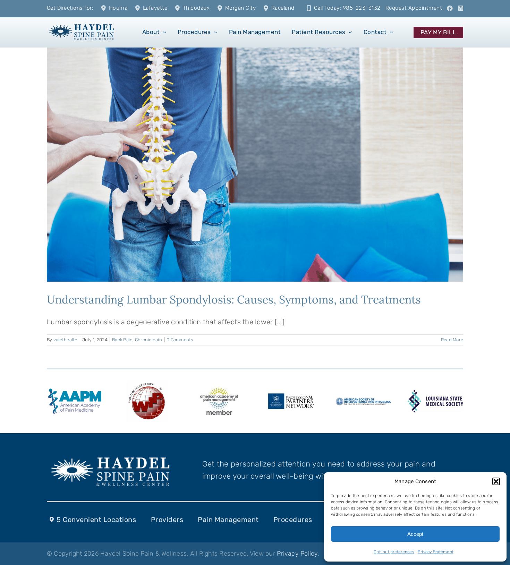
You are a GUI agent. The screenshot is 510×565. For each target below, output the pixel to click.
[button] (496, 481)
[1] (82, 23)
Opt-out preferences (394, 551)
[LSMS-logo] (435, 393)
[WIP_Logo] (147, 384)
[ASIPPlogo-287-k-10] (363, 401)
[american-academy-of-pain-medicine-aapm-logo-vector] (74, 389)
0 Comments (180, 339)
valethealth (65, 339)
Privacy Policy (297, 553)
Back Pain (122, 339)
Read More (452, 339)
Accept (415, 534)
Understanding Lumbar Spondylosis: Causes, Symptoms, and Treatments (234, 299)
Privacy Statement (435, 551)
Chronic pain (148, 339)
